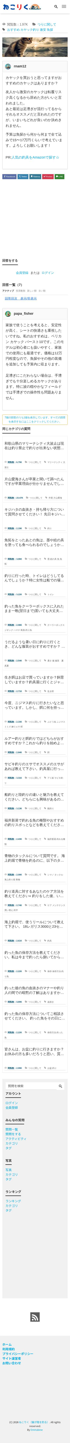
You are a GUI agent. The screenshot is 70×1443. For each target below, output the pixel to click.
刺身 (23, 630)
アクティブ (8, 290)
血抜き (50, 1002)
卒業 (51, 498)
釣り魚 (28, 630)
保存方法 (56, 971)
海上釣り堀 (9, 879)
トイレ (50, 594)
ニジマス (61, 722)
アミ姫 (50, 778)
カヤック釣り (29, 29)
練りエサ (15, 726)
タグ (8, 1148)
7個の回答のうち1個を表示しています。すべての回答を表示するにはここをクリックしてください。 (35, 419)
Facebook (10, 176)
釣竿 (16, 910)
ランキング (13, 1201)
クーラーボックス (56, 625)
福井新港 (51, 839)
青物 (18, 879)
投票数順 (20, 290)
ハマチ (17, 630)
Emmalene (37, 1430)
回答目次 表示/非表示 (21, 298)
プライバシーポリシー (17, 1353)
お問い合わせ (11, 1363)
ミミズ (7, 726)
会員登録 (22, 272)
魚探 (50, 29)
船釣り (50, 808)
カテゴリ (11, 1143)
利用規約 (8, 1349)
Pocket (49, 176)
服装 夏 (59, 660)
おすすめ (13, 29)
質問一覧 (11, 1129)
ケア (49, 905)
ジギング (8, 630)
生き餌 (50, 691)
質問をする (13, 1134)
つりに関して (47, 24)
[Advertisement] (35, 218)
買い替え (8, 910)
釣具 (49, 941)
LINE (60, 176)
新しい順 (32, 290)
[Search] (56, 6)
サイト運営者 (11, 1358)
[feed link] (35, 1317)
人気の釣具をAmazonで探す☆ (35, 157)
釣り (49, 528)
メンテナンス (58, 905)
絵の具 (53, 559)
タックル (58, 875)
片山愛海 (57, 498)
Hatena (36, 176)
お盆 (49, 1068)
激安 (43, 29)
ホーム (7, 1344)
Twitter (24, 176)
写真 (8, 1169)
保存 (49, 971)
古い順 (42, 290)
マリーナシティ (54, 462)
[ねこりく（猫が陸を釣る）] (21, 6)
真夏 (6, 666)
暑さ (49, 660)
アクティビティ (16, 1138)
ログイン (48, 272)
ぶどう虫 (51, 722)
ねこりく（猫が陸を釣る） (34, 1422)
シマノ (50, 875)
